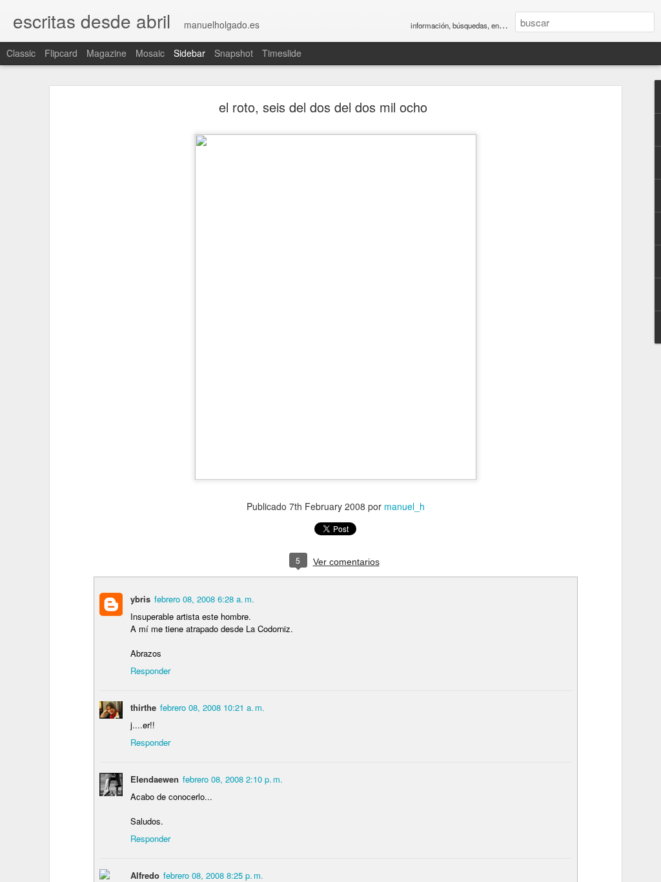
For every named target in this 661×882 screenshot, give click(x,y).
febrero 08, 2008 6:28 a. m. (204, 599)
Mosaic (150, 52)
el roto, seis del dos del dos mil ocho (323, 106)
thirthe (143, 707)
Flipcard (61, 52)
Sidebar (189, 52)
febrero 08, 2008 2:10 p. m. (233, 779)
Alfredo (144, 875)
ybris (140, 599)
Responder (150, 670)
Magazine (106, 52)
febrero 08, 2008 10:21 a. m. (212, 707)
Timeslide (281, 52)
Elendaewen (154, 779)
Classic (21, 52)
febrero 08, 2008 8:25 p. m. (213, 875)
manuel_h (404, 506)
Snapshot (233, 52)
